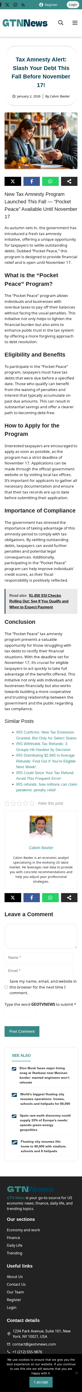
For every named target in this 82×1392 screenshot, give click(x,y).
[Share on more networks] (69, 181)
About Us (15, 1276)
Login (73, 4)
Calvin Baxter (60, 96)
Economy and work (23, 1229)
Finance (13, 1237)
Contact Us (16, 1284)
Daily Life (14, 1245)
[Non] (76, 1373)
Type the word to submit (40, 1004)
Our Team (15, 1292)
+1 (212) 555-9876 (27, 1351)
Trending (14, 1253)
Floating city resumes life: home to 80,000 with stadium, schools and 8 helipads (43, 1146)
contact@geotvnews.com (34, 1344)
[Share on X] (13, 181)
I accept (41, 1382)
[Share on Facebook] (31, 181)
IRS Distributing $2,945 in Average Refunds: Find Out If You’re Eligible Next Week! (46, 761)
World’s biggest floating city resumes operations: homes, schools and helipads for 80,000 (45, 1098)
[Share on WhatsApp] (50, 181)
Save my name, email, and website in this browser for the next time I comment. (43, 987)
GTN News (16, 1197)
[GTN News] (25, 23)
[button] (61, 23)
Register (51, 4)
